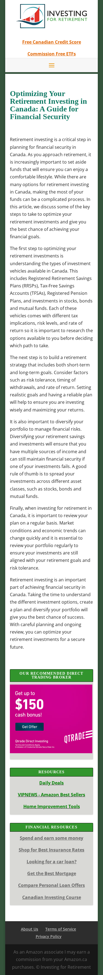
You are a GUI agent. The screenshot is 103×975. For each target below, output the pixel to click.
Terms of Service (60, 929)
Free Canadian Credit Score (51, 42)
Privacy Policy (49, 936)
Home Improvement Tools (51, 806)
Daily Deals (51, 783)
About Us (29, 929)
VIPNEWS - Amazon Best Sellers (51, 795)
